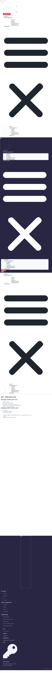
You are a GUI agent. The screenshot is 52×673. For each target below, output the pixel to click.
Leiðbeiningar (6, 26)
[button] (26, 76)
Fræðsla (12, 21)
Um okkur (6, 16)
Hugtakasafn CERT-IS (15, 23)
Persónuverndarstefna (47, 668)
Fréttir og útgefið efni (8, 17)
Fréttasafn (13, 129)
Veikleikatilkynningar (14, 134)
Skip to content (3, 0)
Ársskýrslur (13, 22)
